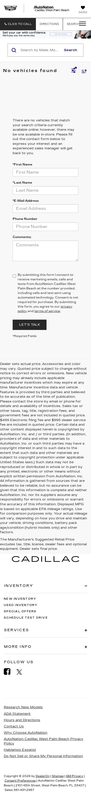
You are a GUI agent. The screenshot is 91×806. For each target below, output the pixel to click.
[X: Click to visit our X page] (21, 672)
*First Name (22, 164)
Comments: (22, 237)
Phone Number (25, 219)
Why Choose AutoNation (25, 733)
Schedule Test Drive (26, 617)
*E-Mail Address (26, 201)
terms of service (47, 311)
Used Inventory (21, 605)
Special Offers (20, 611)
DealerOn (43, 776)
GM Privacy (74, 776)
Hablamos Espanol (20, 750)
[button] (18, 24)
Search (70, 50)
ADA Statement (17, 714)
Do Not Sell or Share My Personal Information (43, 756)
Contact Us (14, 726)
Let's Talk (29, 325)
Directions (49, 24)
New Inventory (20, 598)
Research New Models (23, 707)
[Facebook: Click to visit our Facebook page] (9, 672)
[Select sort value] (83, 71)
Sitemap (58, 776)
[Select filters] (74, 71)
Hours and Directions (22, 720)
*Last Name (22, 182)
